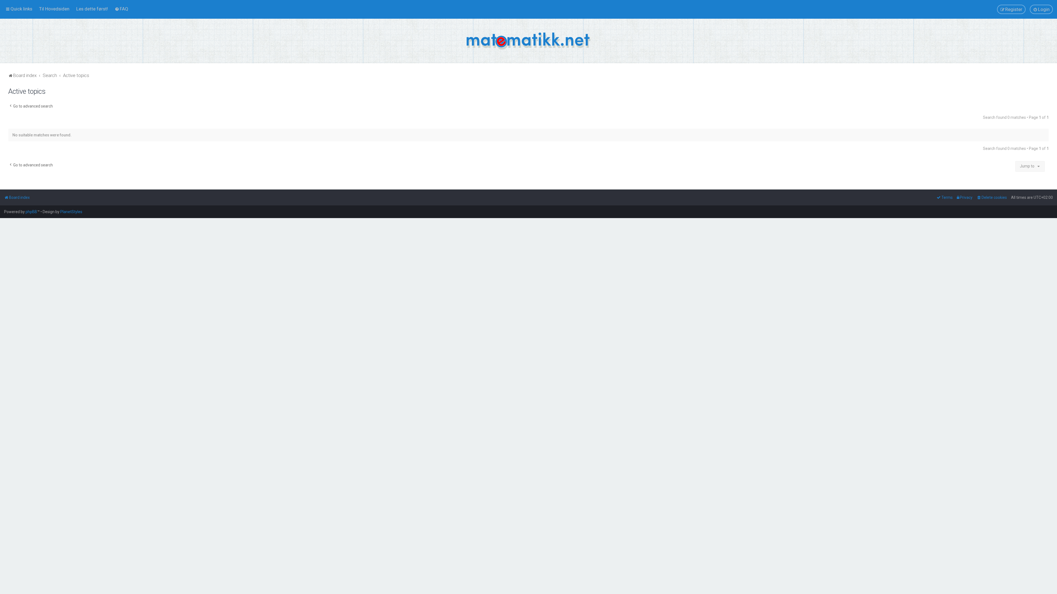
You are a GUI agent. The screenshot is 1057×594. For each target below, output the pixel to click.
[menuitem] (54, 9)
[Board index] (528, 41)
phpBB (31, 212)
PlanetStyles (71, 212)
